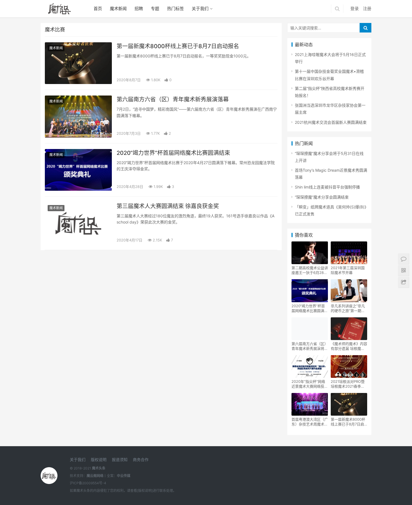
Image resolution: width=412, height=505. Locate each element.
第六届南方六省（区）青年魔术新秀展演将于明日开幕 (309, 346)
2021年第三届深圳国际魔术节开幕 (348, 270)
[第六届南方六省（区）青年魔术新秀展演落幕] (78, 116)
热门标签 (175, 8)
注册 (367, 8)
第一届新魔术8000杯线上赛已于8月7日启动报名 (178, 46)
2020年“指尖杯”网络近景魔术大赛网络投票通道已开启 (309, 384)
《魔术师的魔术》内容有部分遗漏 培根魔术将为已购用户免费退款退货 (349, 346)
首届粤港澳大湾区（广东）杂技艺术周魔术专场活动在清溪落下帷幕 (309, 422)
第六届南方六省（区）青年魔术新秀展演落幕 (173, 99)
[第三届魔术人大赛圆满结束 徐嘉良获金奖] (78, 223)
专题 (155, 8)
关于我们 (200, 8)
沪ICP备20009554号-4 (88, 483)
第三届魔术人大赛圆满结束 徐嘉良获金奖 (168, 206)
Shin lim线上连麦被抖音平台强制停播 (327, 187)
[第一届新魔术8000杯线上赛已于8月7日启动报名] (78, 63)
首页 (98, 8)
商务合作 (141, 459)
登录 (354, 8)
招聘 (139, 8)
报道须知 (120, 459)
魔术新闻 (118, 8)
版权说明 (99, 459)
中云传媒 (123, 476)
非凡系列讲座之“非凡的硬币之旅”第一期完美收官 (348, 308)
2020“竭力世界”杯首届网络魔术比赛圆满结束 (173, 153)
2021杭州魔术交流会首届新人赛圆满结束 (331, 122)
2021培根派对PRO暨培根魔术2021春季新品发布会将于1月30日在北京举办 (348, 384)
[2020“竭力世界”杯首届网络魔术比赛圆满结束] (78, 170)
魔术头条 (98, 468)
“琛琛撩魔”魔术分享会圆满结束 (322, 197)
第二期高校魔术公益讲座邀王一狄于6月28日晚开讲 (309, 270)
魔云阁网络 (95, 476)
